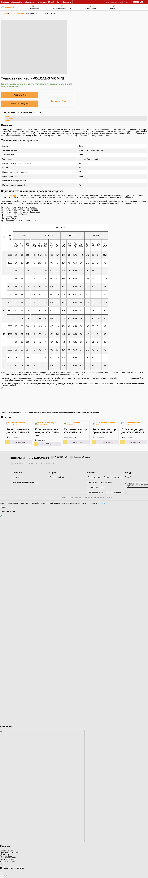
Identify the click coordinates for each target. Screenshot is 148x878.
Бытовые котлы (94, 477)
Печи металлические (96, 487)
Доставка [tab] (9, 118)
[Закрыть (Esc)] (7, 875)
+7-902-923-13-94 (61, 457)
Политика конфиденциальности (24, 482)
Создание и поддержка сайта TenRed (98, 497)
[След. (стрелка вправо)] (3, 877)
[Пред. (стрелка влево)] (1, 877)
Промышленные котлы (113, 477)
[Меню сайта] (146, 7)
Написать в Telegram (19, 104)
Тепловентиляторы (17, 13)
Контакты (67, 2)
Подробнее (102, 503)
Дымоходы (92, 482)
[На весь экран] (3, 875)
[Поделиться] (5, 875)
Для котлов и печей (95, 493)
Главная (4, 13)
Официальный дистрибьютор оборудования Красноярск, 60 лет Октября (30, 2)
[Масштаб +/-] (1, 875)
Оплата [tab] (8, 120)
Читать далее (21, 442)
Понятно (3, 507)
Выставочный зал (58, 101)
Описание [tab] (9, 116)
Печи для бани (106, 482)
